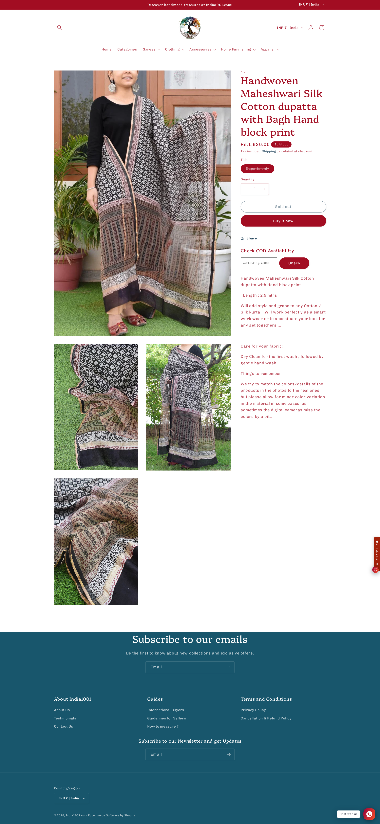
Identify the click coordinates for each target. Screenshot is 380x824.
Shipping (269, 151)
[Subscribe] (228, 667)
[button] (59, 27)
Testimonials (65, 718)
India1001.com (76, 815)
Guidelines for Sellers (166, 718)
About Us (62, 710)
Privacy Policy (253, 710)
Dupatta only (260, 169)
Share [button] (251, 238)
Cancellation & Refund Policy (266, 718)
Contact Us (63, 726)
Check (294, 263)
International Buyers (165, 710)
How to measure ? (163, 726)
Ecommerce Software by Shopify (111, 815)
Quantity (248, 179)
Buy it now (283, 220)
